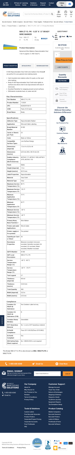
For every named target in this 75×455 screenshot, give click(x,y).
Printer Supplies (38, 22)
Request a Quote (43, 4)
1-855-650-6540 (56, 36)
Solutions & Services (33, 4)
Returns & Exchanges (55, 392)
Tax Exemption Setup (55, 404)
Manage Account (54, 387)
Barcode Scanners (7, 22)
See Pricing (62, 80)
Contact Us (51, 4)
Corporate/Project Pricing (32, 419)
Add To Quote (63, 67)
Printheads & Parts (48, 22)
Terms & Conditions (30, 397)
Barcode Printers (28, 22)
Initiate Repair (59, 15)
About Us (27, 387)
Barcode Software (58, 22)
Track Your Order (54, 390)
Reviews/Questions (42, 65)
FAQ (25, 426)
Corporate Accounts (31, 422)
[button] (2, 320)
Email (63, 36)
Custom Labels (29, 412)
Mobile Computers (18, 22)
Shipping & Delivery (55, 394)
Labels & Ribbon (54, 419)
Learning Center (25, 4)
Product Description (10, 65)
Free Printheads (29, 424)
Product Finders (68, 22)
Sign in (65, 15)
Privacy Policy (28, 399)
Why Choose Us (29, 390)
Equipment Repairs (55, 402)
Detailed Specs (26, 65)
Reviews (27, 394)
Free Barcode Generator (32, 414)
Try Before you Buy (55, 399)
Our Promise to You (30, 392)
